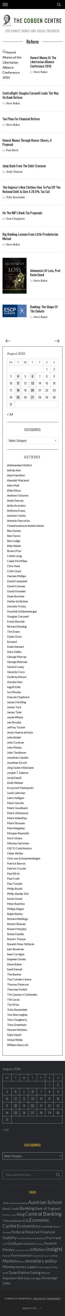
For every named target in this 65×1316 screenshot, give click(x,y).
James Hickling (16, 702)
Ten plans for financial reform (21, 118)
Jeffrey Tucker (16, 727)
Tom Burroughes (17, 1014)
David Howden (16, 591)
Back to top (30, 1308)
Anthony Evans (16, 510)
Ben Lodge (13, 540)
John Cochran (15, 742)
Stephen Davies (16, 959)
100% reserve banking (15, 1203)
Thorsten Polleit (17, 989)
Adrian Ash (14, 470)
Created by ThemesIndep (47, 1298)
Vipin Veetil (14, 1034)
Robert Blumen (16, 924)
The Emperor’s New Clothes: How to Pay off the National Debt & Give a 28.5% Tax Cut (31, 189)
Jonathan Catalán (17, 757)
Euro (56, 1226)
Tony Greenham (17, 1024)
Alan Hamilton (16, 475)
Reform (45, 1272)
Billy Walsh (14, 545)
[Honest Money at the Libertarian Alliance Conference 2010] (14, 65)
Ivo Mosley (14, 692)
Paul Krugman (45, 1267)
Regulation (10, 1278)
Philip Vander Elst (18, 893)
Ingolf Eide (13, 687)
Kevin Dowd (14, 898)
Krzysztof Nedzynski (20, 787)
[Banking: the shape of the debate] (14, 311)
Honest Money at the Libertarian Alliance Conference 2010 (43, 62)
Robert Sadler (15, 934)
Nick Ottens (14, 838)
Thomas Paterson (18, 984)
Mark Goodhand (17, 808)
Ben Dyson (13, 535)
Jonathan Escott (17, 762)
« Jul (10, 414)
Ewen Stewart (15, 646)
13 (32, 383)
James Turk (14, 707)
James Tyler (14, 712)
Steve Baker (40, 72)
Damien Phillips (16, 576)
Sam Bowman (15, 949)
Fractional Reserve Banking (31, 1238)
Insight (54, 1249)
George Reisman (17, 661)
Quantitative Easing (24, 1272)
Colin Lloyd (14, 571)
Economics (27, 1226)
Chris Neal (13, 566)
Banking (27, 1208)
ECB (26, 1221)
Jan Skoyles (14, 722)
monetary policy (41, 1260)
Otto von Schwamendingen (23, 858)
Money (9, 1266)
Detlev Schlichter (17, 601)
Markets (10, 1261)
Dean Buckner (16, 596)
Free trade (53, 1238)
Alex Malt (13, 485)
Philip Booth (14, 888)
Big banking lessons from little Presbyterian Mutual (30, 236)
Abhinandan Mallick (19, 465)
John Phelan (14, 747)
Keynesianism (21, 1255)
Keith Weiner (15, 782)
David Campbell (17, 581)
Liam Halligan (15, 798)
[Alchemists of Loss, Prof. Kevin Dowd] (14, 276)
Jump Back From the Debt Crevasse (24, 165)
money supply (26, 1267)
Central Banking (43, 1214)
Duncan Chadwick (18, 697)
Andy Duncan (14, 171)
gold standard (26, 1243)
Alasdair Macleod (18, 480)
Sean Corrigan (15, 954)
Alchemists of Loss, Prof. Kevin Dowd (45, 272)
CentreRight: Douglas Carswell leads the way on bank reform (30, 95)
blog (21, 1214)
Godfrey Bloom (16, 677)
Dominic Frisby (16, 606)
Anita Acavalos (16, 505)
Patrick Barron (16, 863)
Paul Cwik (13, 878)
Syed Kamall (14, 969)
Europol (12, 641)
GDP (5, 1244)
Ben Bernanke (9, 1215)
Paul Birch (12, 150)
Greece (40, 1244)
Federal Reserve (25, 1232)
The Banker (14, 974)
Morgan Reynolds (18, 833)
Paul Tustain (14, 883)
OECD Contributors (19, 848)
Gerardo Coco (16, 671)
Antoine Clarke (16, 515)
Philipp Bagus (15, 908)
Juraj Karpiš (14, 777)
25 (18, 397)
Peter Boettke (16, 903)
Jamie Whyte (15, 717)
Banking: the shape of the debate (44, 308)
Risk (20, 1278)
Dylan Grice (14, 636)
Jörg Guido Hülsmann (20, 767)
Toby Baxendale (15, 197)
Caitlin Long (14, 556)
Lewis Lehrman (16, 792)
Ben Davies (14, 530)
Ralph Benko (15, 913)
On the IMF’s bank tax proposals (22, 212)
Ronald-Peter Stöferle (20, 944)
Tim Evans (13, 631)
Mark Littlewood (17, 813)
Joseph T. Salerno (17, 772)
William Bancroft (17, 1044)
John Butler (14, 737)
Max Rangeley (16, 828)
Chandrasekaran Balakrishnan (25, 525)
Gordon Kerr (15, 682)
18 (18, 390)
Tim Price (13, 1004)
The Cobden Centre (19, 979)
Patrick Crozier (16, 868)
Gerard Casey (15, 666)
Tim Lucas (13, 999)
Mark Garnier (15, 803)
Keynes (6, 1255)
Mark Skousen (16, 823)
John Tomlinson (16, 752)
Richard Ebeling (17, 626)
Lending (54, 1255)
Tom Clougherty (15, 218)
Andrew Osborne (17, 495)
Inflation (38, 1249)
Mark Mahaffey (17, 818)
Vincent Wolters (17, 1029)
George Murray (16, 656)
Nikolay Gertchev (18, 843)
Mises (21, 1261)
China (7, 1221)
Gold (11, 1243)
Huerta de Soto (22, 1250)
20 (32, 390)
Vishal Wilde (15, 1039)
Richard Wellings (17, 918)
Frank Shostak (16, 621)
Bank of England (47, 1208)
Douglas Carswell (18, 616)
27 (32, 397)
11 (18, 383)
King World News (40, 1255)
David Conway (16, 586)
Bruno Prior (14, 551)
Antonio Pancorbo (18, 520)
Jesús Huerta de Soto (20, 732)
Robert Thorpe (16, 939)
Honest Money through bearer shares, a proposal (27, 142)
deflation (17, 1220)
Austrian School (45, 1202)
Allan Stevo (14, 490)
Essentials (46, 1226)
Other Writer (15, 853)
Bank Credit (11, 1209)
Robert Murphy (16, 929)
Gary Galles (14, 651)
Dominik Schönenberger (22, 611)
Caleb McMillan (17, 561)
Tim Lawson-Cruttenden (22, 994)
